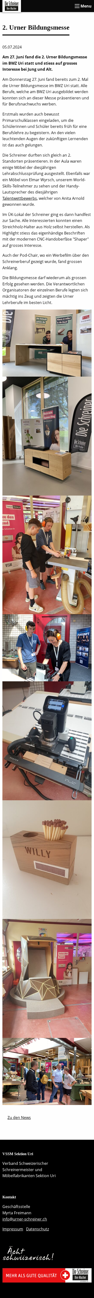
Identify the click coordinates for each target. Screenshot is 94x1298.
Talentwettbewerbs (19, 198)
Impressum (12, 1229)
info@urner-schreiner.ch (24, 1219)
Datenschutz (37, 1229)
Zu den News (19, 1117)
